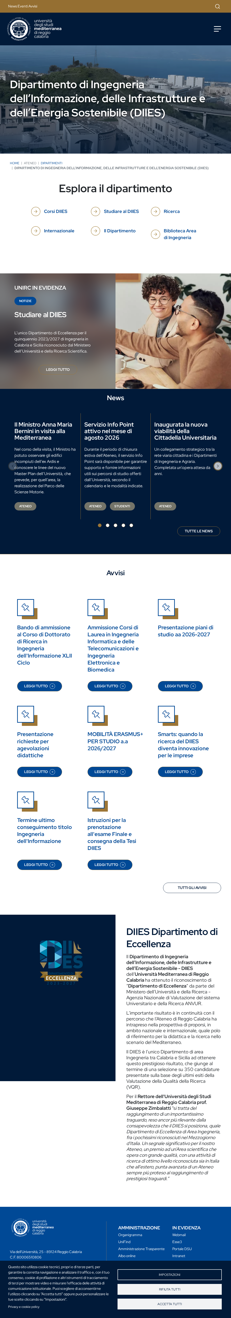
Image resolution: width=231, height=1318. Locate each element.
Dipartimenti (51, 163)
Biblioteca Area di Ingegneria (180, 234)
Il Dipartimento (120, 231)
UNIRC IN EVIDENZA (40, 287)
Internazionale (59, 231)
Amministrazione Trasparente (141, 1248)
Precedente (13, 466)
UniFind (124, 1242)
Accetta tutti (169, 1304)
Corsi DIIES (55, 211)
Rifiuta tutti (169, 1289)
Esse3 (177, 1242)
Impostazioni (169, 1275)
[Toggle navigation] (217, 28)
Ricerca (172, 211)
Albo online (127, 1255)
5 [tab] (131, 525)
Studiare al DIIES (121, 211)
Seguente (218, 466)
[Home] (34, 29)
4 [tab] (123, 525)
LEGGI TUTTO (61, 370)
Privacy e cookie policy (23, 1307)
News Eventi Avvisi (22, 6)
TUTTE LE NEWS (199, 531)
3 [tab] (115, 525)
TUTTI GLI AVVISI (192, 887)
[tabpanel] (46, 466)
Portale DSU (182, 1248)
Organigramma (130, 1235)
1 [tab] (100, 525)
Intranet (178, 1255)
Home (14, 163)
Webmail (179, 1235)
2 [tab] (107, 525)
